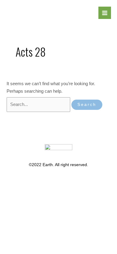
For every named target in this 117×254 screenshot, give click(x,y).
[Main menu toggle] (104, 13)
